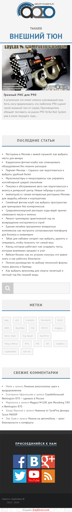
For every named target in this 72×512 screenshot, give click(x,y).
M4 (33, 327)
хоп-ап (27, 351)
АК (47, 343)
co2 (17, 320)
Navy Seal (10, 335)
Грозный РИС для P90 (20, 95)
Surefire (44, 335)
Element (46, 320)
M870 (44, 327)
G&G (60, 320)
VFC (27, 343)
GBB (6, 327)
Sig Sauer (28, 335)
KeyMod (20, 327)
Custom (30, 320)
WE (37, 343)
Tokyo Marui (11, 343)
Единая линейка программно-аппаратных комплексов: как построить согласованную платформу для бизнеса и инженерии (34, 230)
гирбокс (60, 343)
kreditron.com (41, 510)
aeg (6, 320)
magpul (59, 327)
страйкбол (10, 351)
